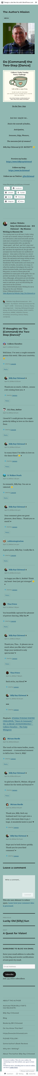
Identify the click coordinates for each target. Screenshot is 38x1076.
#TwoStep (6, 314)
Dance (26, 306)
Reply (6, 369)
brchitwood (28, 176)
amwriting (14, 314)
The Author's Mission (16, 12)
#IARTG (30, 310)
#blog (5, 310)
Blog (5, 1018)
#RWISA (19, 312)
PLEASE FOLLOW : (10, 1038)
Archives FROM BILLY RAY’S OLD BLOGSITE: (14, 1007)
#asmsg (18, 308)
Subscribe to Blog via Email (18, 949)
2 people (13, 364)
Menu (6, 18)
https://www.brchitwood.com (15, 1033)
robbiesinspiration (15, 541)
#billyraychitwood (27, 308)
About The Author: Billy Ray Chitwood (19, 1054)
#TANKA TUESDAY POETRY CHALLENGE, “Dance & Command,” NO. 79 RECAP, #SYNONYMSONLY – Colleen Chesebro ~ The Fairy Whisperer (19, 724)
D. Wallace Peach (14, 475)
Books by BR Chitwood (12, 1023)
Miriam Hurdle (13, 739)
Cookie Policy (14, 1067)
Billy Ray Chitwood (17, 378)
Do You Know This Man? (13, 1028)
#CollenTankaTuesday (15, 310)
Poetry (32, 306)
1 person (14, 395)
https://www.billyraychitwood (19, 162)
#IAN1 (26, 310)
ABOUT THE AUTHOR (12, 1001)
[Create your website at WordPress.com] (19, 2)
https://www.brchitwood (19, 170)
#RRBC (13, 312)
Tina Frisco (12, 604)
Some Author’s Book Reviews (15, 1044)
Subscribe (9, 974)
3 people (13, 429)
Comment (27, 895)
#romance (18, 306)
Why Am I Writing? (11, 1049)
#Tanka (25, 312)
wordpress (6, 317)
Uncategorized (8, 308)
